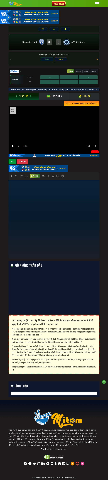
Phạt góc (93, 71)
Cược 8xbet (58, 3)
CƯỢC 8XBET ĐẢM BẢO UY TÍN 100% (83, 103)
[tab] (24, 96)
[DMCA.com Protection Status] (54, 456)
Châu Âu (78, 71)
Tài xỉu (86, 71)
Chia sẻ (87, 96)
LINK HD (22, 161)
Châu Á (71, 71)
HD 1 (12, 161)
